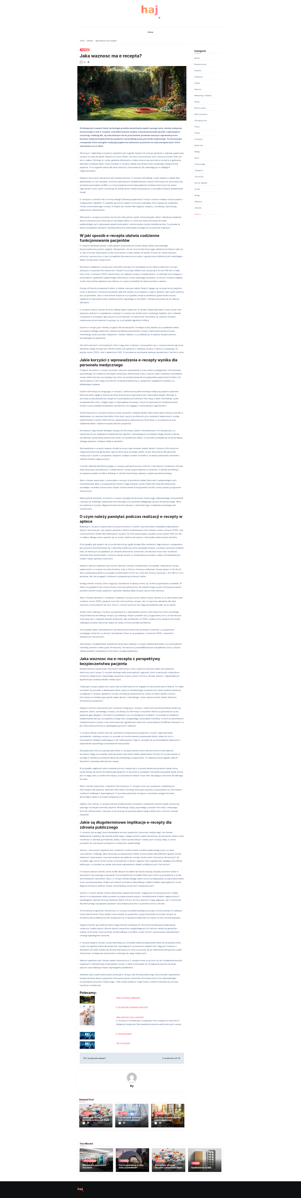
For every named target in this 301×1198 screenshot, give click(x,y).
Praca (197, 126)
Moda (197, 102)
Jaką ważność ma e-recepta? (130, 1017)
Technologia (199, 164)
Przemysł (198, 139)
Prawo (197, 133)
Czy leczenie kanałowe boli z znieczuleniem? (130, 1118)
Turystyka (198, 176)
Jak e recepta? (123, 1043)
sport (196, 158)
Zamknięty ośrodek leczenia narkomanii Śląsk (95, 1118)
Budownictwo (200, 64)
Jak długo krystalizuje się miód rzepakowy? (167, 1118)
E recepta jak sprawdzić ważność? (132, 1007)
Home (150, 32)
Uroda (197, 189)
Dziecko (197, 70)
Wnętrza (198, 201)
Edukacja (198, 77)
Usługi (197, 195)
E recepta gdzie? (124, 1033)
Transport (198, 170)
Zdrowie (84, 50)
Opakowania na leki (201, 1167)
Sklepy (197, 151)
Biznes (197, 58)
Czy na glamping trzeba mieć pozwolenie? (131, 1166)
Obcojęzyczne (200, 120)
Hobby (197, 83)
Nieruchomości (201, 114)
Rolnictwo (198, 145)
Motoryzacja (200, 108)
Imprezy (197, 89)
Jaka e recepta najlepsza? (128, 997)
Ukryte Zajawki (200, 183)
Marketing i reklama (202, 95)
